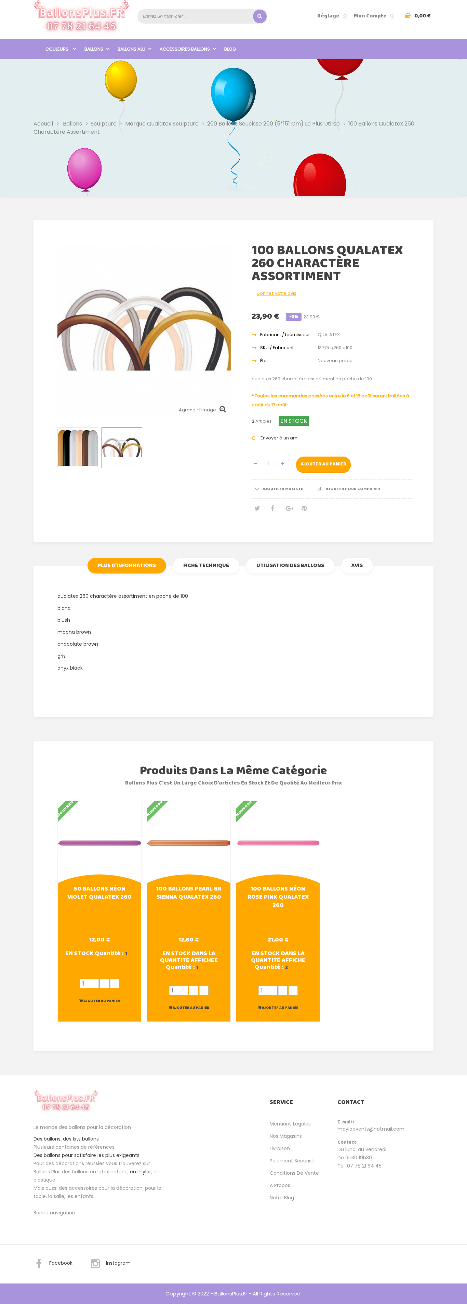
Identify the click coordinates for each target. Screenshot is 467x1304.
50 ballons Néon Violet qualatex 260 (99, 894)
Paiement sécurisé (292, 1160)
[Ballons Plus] (82, 19)
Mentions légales (290, 1123)
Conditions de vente (294, 1173)
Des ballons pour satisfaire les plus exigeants (86, 1155)
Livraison (280, 1148)
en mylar (140, 1171)
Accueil (43, 123)
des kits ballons (81, 1138)
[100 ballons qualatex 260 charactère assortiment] (77, 447)
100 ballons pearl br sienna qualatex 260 (189, 894)
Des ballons (47, 1138)
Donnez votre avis (276, 293)
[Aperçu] (99, 842)
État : (265, 360)
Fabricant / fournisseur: (285, 334)
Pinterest (304, 511)
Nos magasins (286, 1136)
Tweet (257, 511)
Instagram (118, 1263)
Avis (357, 565)
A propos (280, 1185)
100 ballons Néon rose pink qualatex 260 (278, 898)
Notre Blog (282, 1197)
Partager (272, 511)
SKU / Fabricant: (277, 347)
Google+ (288, 511)
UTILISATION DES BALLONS (290, 565)
